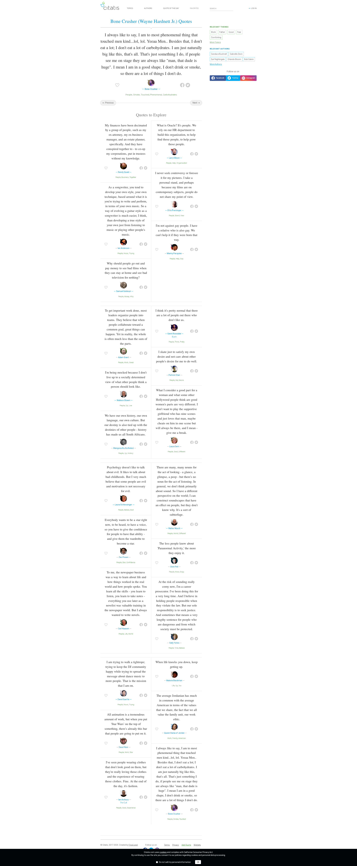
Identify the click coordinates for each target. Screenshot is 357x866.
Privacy (175, 845)
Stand (177, 216)
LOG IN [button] (254, 8)
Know (177, 572)
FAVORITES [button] (194, 8)
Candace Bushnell (219, 54)
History (130, 453)
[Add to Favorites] (117, 85)
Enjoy (182, 572)
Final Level (133, 845)
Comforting (216, 37)
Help (174, 163)
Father (222, 32)
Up (127, 405)
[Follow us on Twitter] (233, 78)
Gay (181, 259)
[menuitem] (167, 845)
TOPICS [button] (130, 8)
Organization (182, 163)
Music (126, 253)
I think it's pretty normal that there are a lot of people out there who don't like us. (176, 315)
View (182, 216)
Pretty (182, 342)
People (129, 94)
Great (131, 362)
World (130, 634)
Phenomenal (156, 94)
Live (130, 405)
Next (195, 102)
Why (131, 296)
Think (177, 342)
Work (126, 362)
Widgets (197, 845)
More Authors (216, 64)
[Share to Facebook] (182, 85)
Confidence (130, 562)
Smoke (136, 94)
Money (126, 296)
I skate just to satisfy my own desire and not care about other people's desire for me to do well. (176, 356)
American (182, 738)
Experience (131, 808)
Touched (145, 94)
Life (126, 634)
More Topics (215, 42)
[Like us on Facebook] (218, 78)
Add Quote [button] (186, 845)
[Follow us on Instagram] (248, 78)
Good (176, 452)
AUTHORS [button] (148, 8)
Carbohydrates (170, 94)
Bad (132, 510)
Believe (126, 510)
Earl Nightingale (218, 59)
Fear (239, 32)
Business (125, 177)
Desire (181, 380)
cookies (163, 852)
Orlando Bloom (234, 59)
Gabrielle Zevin (236, 54)
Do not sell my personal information (175, 862)
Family (175, 738)
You (180, 686)
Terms (167, 845)
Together (133, 177)
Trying (131, 253)
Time (176, 648)
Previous (109, 102)
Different (182, 452)
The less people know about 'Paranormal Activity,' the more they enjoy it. (176, 548)
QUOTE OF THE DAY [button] (171, 8)
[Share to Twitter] (188, 85)
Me (176, 380)
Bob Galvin (249, 59)
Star (124, 562)
